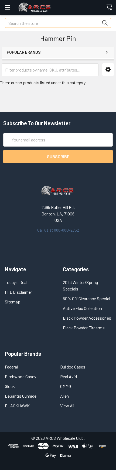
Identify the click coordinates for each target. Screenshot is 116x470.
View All (67, 405)
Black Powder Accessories (87, 317)
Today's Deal (16, 282)
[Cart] (111, 7)
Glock (10, 386)
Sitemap (12, 301)
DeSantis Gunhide (20, 395)
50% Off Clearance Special (86, 298)
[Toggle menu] (7, 7)
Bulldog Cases (72, 366)
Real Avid (68, 376)
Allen (64, 395)
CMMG (65, 386)
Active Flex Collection (82, 308)
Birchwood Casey (20, 376)
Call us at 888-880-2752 (58, 229)
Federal (11, 366)
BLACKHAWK (17, 405)
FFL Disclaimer (18, 292)
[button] (108, 69)
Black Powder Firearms (84, 327)
